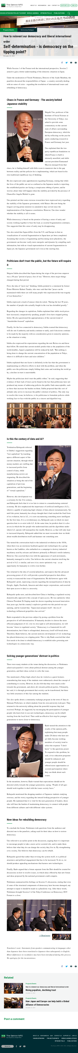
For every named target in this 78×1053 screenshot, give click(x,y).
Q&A (49, 5)
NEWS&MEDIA (42, 5)
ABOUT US (33, 5)
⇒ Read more (44, 935)
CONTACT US (55, 5)
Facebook (62, 62)
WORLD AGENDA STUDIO (33, 14)
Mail (71, 62)
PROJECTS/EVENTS (19, 14)
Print (75, 62)
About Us (7, 1046)
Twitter (66, 62)
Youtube (24, 1046)
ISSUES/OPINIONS (6, 13)
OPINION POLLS (46, 13)
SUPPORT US (65, 5)
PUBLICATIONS (59, 13)
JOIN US (73, 5)
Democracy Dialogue (27, 30)
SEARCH (69, 13)
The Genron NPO (14, 5)
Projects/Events (8, 30)
